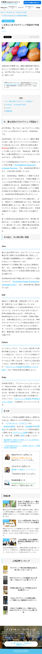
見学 (22, 435)
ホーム (2, 12)
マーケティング (29, 7)
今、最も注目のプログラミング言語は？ (19, 101)
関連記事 (9, 111)
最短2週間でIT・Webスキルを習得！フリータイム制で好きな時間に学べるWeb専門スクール (21, 440)
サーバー (21, 7)
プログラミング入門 (21, 12)
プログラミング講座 (20, 432)
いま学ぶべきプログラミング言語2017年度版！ (15, 15)
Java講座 (28, 426)
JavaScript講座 (9, 426)
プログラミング (12, 7)
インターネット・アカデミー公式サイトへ (21, 644)
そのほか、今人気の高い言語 (16, 104)
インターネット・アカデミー (17, 423)
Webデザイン (4, 8)
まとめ (8, 108)
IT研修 (38, 7)
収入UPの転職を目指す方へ (32, 3)
